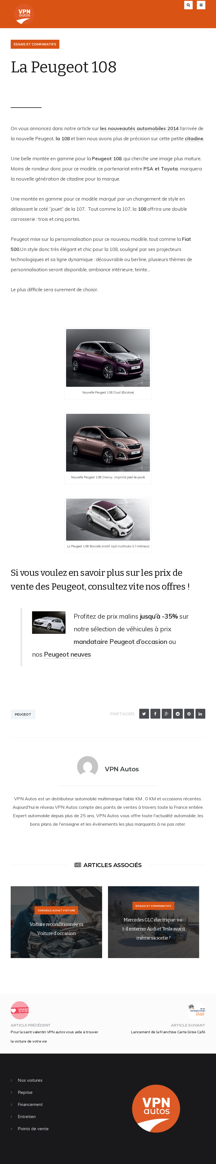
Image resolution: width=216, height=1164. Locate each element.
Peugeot (23, 714)
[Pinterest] (189, 714)
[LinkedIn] (200, 714)
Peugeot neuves (67, 654)
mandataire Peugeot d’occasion (120, 641)
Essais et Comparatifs (35, 44)
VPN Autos (29, 89)
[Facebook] (155, 714)
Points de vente (33, 1128)
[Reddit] (178, 714)
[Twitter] (144, 714)
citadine (194, 138)
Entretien (27, 1116)
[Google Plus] (167, 714)
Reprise (25, 1092)
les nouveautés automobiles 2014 (139, 128)
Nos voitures (30, 1080)
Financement (30, 1104)
